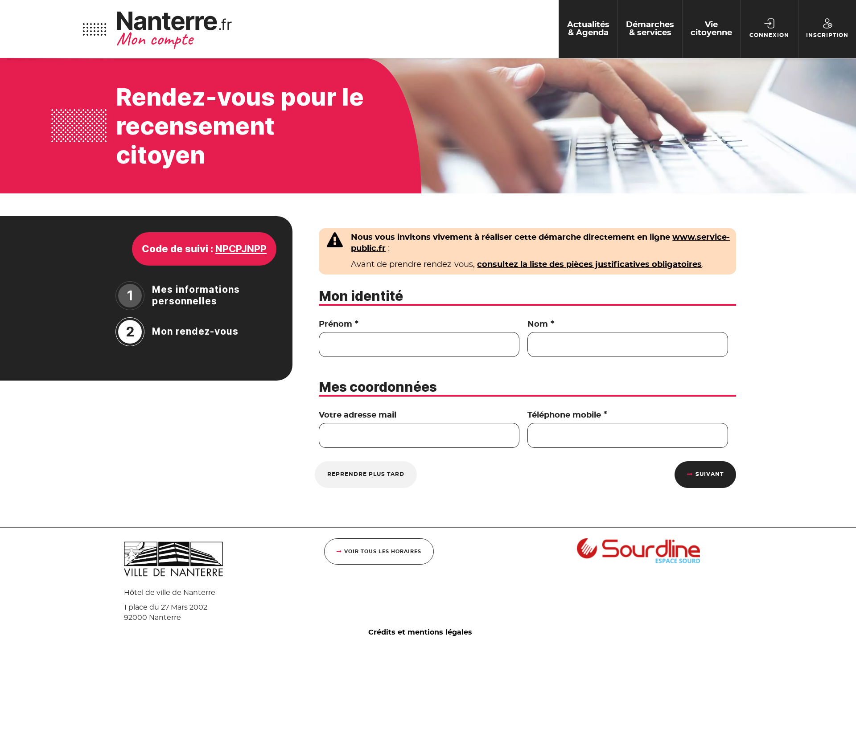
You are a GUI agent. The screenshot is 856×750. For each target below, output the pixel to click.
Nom (540, 324)
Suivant (710, 474)
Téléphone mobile (567, 415)
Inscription (827, 35)
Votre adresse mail (357, 415)
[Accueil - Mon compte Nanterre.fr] (337, 29)
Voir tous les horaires (382, 551)
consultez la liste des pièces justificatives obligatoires (589, 265)
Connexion (769, 35)
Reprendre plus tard (365, 474)
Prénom (338, 324)
